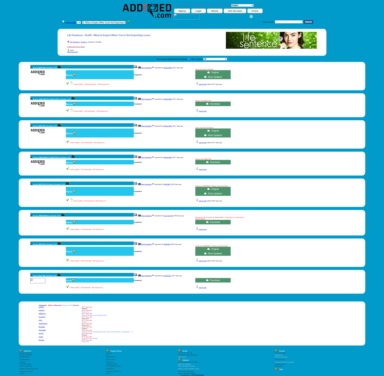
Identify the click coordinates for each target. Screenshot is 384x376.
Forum (255, 11)
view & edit (202, 84)
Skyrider (41, 340)
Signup (182, 11)
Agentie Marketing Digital (186, 373)
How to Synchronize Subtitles (188, 362)
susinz (41, 337)
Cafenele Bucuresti (26, 371)
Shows (214, 11)
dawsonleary (43, 323)
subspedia (167, 276)
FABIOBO (167, 184)
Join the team (235, 11)
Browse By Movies (26, 355)
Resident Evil (110, 357)
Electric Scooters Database (29, 369)
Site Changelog (280, 353)
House (108, 373)
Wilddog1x (42, 313)
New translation (146, 68)
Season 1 (84, 42)
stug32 (41, 333)
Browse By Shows (26, 353)
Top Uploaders (25, 357)
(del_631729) (168, 216)
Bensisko (42, 327)
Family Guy (110, 369)
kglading (42, 310)
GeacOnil (42, 317)
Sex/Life (109, 353)
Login (199, 11)
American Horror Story (113, 371)
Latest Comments (26, 366)
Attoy (40, 320)
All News (22, 362)
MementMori (168, 68)
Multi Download (72, 52)
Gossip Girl (110, 362)
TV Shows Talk (280, 364)
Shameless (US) (111, 364)
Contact (22, 373)
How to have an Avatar (186, 371)
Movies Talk (279, 366)
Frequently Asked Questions (188, 355)
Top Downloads (25, 359)
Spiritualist (42, 330)
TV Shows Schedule (185, 353)
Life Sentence (75, 42)
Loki (107, 355)
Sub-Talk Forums (25, 364)
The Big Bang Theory (113, 366)
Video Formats (280, 359)
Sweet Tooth (110, 359)
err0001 (41, 307)
